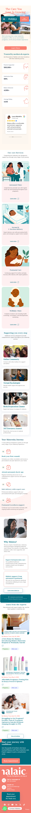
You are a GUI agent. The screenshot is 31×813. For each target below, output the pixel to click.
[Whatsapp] (4, 808)
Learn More (15, 48)
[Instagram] (8, 804)
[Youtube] (12, 804)
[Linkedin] (16, 804)
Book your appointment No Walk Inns (11, 796)
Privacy (27, 809)
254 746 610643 (11, 781)
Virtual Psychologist (11, 383)
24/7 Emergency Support (12, 428)
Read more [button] (9, 131)
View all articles (15, 736)
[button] (4, 19)
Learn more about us (13, 590)
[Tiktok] (24, 804)
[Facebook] (4, 804)
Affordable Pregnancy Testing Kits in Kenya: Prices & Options (15, 680)
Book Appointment (24, 19)
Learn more (13, 198)
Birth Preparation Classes (14, 406)
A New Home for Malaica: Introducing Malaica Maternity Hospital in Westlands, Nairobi (14, 641)
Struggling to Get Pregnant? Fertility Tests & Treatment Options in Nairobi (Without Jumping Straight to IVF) (13, 721)
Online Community (11, 359)
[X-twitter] (20, 804)
